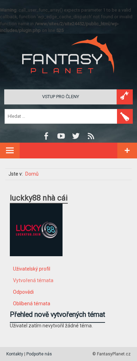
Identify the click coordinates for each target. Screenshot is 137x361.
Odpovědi (23, 292)
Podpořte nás (39, 354)
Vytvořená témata (33, 280)
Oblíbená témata (31, 303)
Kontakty (14, 354)
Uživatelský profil (31, 269)
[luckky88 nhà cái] (36, 261)
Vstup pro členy (60, 96)
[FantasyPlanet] (68, 79)
